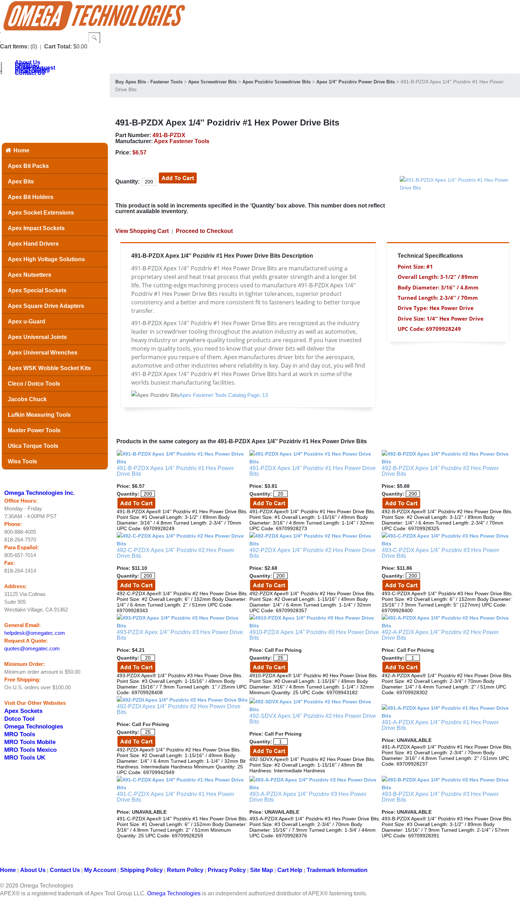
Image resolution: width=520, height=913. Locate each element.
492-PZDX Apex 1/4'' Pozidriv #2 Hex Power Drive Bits (312, 553)
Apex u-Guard (26, 321)
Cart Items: (14, 46)
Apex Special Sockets (37, 290)
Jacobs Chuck (27, 399)
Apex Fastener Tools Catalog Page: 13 (223, 395)
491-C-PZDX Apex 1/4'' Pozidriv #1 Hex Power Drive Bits (175, 797)
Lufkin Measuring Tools (39, 415)
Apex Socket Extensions (41, 213)
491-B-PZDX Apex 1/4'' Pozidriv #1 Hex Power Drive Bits (175, 471)
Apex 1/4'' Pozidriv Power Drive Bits (355, 81)
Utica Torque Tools (33, 446)
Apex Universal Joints (37, 337)
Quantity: (127, 181)
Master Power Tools (34, 430)
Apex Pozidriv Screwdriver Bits (276, 81)
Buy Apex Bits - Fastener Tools (149, 81)
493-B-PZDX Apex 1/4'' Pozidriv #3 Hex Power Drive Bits (440, 797)
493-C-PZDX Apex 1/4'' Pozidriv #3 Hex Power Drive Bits (440, 553)
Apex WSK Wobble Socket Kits (49, 368)
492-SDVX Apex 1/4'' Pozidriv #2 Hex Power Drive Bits (312, 719)
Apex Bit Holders (30, 197)
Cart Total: (58, 46)
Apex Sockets (23, 710)
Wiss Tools (22, 461)
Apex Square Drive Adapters (46, 306)
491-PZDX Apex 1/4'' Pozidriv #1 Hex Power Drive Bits (312, 471)
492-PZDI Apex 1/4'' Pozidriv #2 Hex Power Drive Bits (179, 709)
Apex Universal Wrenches (42, 353)
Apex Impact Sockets (36, 228)
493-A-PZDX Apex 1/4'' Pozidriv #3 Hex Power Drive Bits (307, 797)
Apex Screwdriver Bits (212, 81)
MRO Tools (19, 734)
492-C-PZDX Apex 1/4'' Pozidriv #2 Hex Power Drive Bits (175, 553)
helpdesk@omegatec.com (34, 633)
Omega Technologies (33, 726)
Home (21, 150)
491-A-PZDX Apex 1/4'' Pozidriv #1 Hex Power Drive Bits (440, 725)
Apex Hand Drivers (33, 244)
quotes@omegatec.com (32, 648)
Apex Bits (21, 181)
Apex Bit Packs (28, 166)
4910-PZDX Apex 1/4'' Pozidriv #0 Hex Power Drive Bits (314, 635)
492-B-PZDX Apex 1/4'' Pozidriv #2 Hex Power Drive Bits (440, 471)
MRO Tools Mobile (30, 741)
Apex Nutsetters (29, 275)
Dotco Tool (19, 718)
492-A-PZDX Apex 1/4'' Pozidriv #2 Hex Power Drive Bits (440, 635)
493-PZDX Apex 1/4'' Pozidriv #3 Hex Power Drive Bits (180, 635)
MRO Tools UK (24, 757)
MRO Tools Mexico (30, 749)
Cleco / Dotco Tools (34, 384)
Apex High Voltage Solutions (46, 259)
